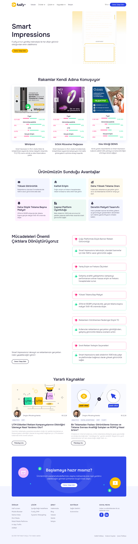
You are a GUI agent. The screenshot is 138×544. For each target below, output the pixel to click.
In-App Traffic (16, 525)
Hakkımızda (55, 508)
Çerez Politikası (121, 536)
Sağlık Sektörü (75, 508)
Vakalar (33, 5)
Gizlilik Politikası (99, 536)
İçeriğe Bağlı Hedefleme (39, 508)
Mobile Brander (17, 512)
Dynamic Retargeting (38, 515)
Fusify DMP (35, 512)
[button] (41, 4)
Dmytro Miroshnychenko (32, 416)
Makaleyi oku (19, 443)
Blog (52, 512)
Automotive (74, 512)
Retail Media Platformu (20, 521)
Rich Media (16, 518)
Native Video (16, 515)
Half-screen (16, 508)
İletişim (70, 5)
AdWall (14, 528)
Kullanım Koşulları (110, 536)
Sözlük (53, 518)
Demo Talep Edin (118, 5)
